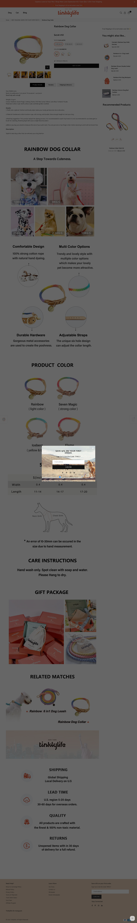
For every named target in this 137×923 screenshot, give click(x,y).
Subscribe (68, 467)
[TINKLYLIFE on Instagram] (70, 472)
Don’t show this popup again (69, 477)
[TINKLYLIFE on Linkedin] (74, 472)
